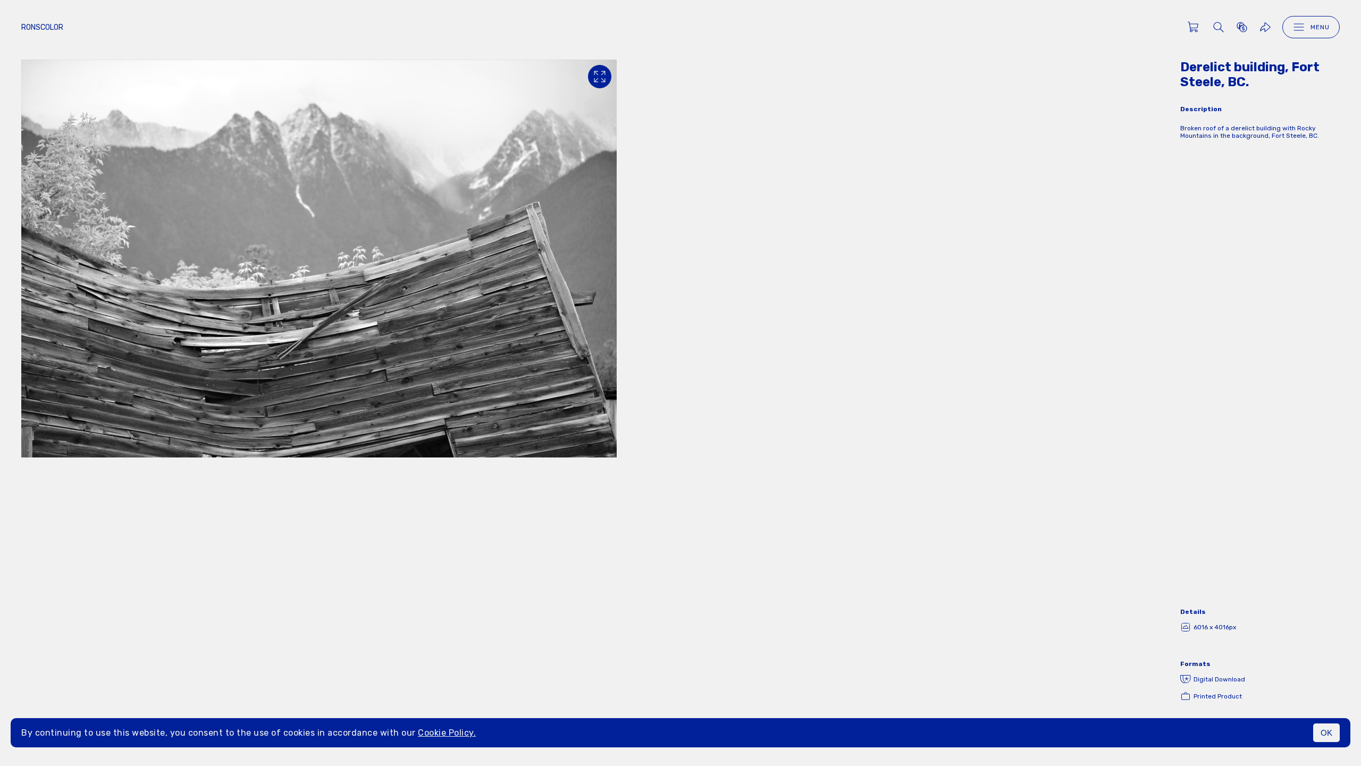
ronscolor (42, 27)
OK (1326, 732)
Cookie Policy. (447, 733)
